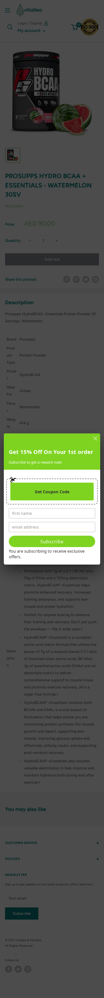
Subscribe (52, 541)
